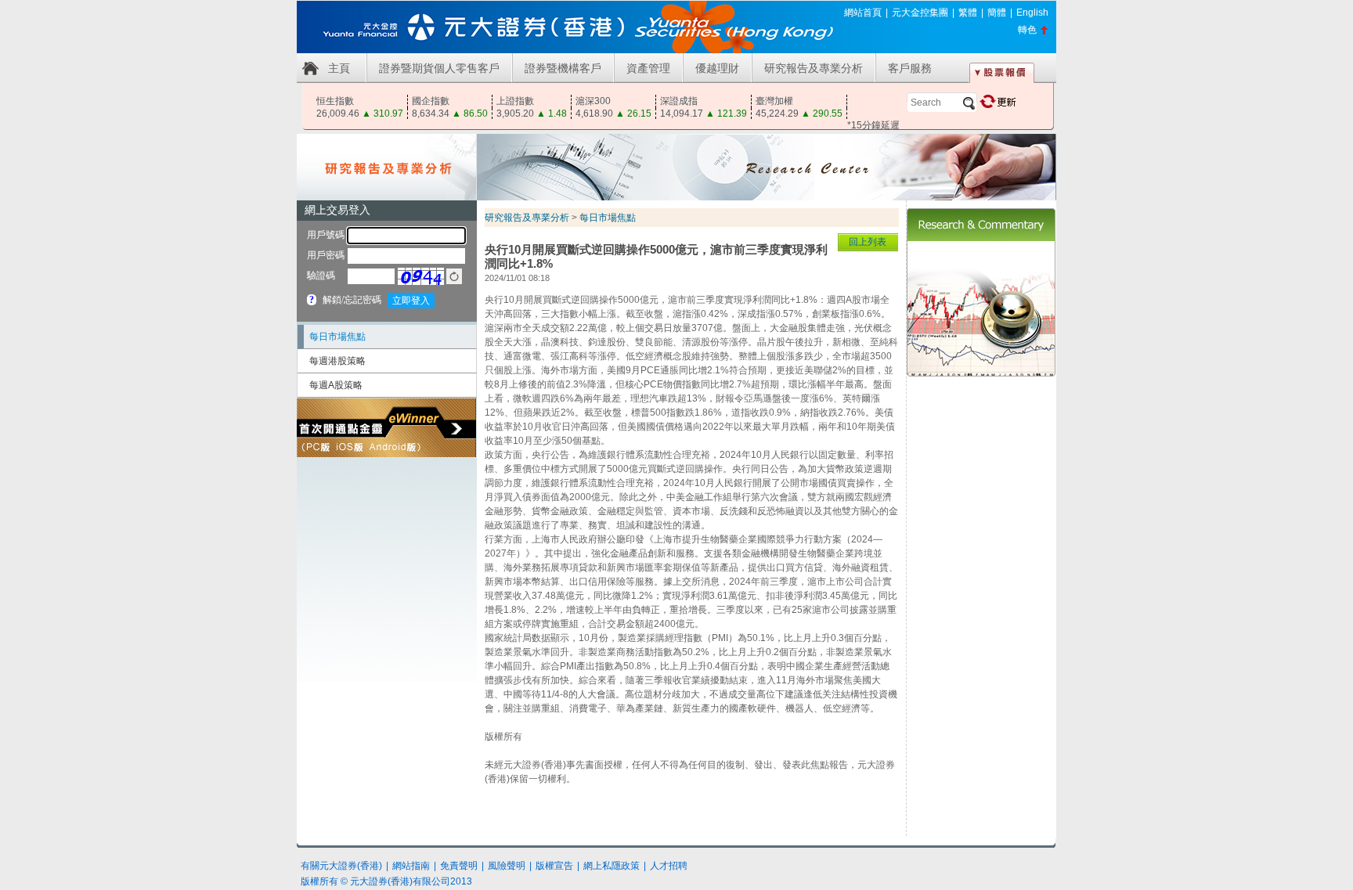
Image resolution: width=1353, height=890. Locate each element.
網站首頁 (863, 12)
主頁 (339, 68)
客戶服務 (910, 68)
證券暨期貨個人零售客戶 (439, 68)
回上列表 (867, 241)
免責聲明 (459, 865)
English (1032, 12)
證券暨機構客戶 (563, 68)
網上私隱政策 (611, 865)
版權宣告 (554, 865)
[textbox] (941, 102)
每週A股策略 (336, 385)
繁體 (967, 12)
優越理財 (717, 68)
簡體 (996, 12)
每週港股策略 (337, 360)
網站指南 (411, 865)
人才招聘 (668, 865)
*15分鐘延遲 (873, 125)
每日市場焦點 (337, 336)
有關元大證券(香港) (341, 865)
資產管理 (648, 68)
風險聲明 (506, 865)
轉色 (1027, 29)
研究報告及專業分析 (813, 68)
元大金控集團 (920, 12)
